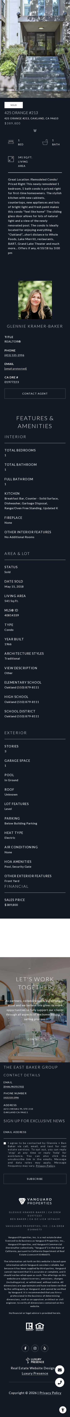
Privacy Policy (45, 1165)
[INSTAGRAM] (35, 1348)
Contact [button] (35, 1039)
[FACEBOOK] (25, 1348)
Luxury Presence (35, 1373)
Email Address (15, 1132)
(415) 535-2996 (14, 355)
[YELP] (44, 1348)
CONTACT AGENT (35, 393)
